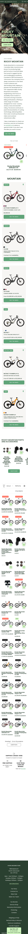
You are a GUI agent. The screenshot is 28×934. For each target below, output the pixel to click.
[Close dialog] (25, 446)
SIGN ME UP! (14, 486)
